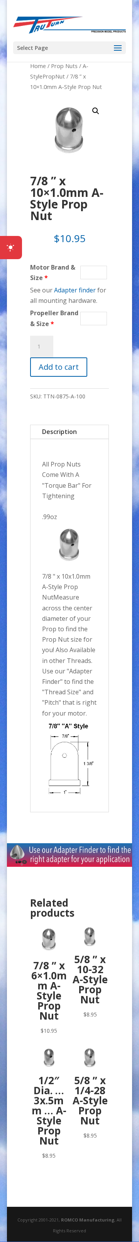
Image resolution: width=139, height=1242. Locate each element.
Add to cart (59, 367)
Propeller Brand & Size (54, 318)
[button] (96, 111)
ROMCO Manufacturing (87, 1220)
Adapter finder (75, 290)
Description (59, 431)
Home (38, 66)
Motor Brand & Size (52, 272)
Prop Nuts (64, 66)
